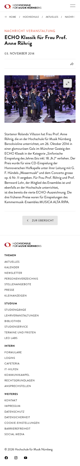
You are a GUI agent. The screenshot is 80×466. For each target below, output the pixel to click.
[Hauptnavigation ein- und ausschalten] (73, 6)
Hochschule (31, 17)
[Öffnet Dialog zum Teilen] (71, 64)
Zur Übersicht (42, 220)
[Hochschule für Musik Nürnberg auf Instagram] (16, 457)
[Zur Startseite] (22, 6)
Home (12, 17)
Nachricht (72, 17)
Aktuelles (52, 17)
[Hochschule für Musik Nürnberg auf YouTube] (26, 457)
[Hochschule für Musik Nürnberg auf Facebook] (6, 457)
